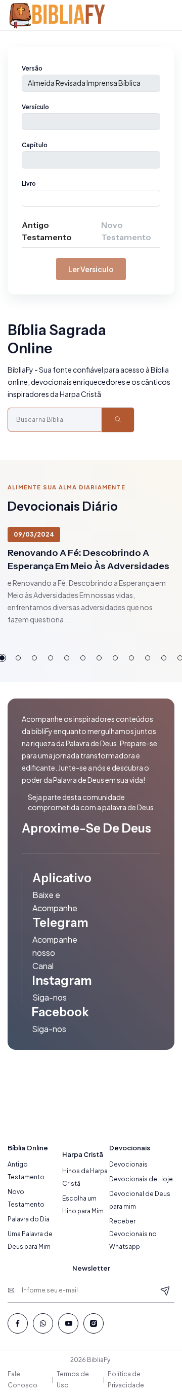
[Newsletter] (165, 1290)
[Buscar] (118, 420)
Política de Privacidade (126, 1379)
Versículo (35, 107)
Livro (29, 183)
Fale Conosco (22, 1379)
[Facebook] (18, 1323)
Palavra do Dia (29, 1219)
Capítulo (35, 145)
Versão (32, 68)
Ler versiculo (91, 269)
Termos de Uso (73, 1379)
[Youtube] (68, 1323)
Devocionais (128, 1164)
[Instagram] (93, 1323)
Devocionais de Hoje (141, 1179)
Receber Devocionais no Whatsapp (133, 1233)
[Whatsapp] (43, 1323)
